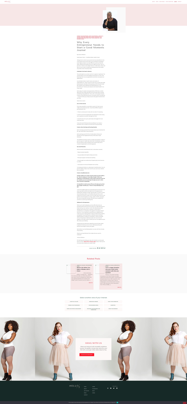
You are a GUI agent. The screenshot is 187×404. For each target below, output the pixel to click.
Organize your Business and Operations (93, 309)
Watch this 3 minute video (90, 241)
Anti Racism (86, 390)
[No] (184, 403)
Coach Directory (169, 1)
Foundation (95, 388)
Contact (179, 1)
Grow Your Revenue (113, 308)
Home (85, 386)
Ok (117, 402)
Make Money (162, 1)
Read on (91, 282)
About (153, 1)
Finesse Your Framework (74, 305)
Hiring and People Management (74, 308)
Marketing (113, 305)
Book (157, 1)
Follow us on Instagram (86, 354)
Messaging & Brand (93, 301)
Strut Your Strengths (113, 301)
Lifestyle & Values (81, 265)
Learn (175, 1)
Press (85, 392)
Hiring (93, 392)
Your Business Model (93, 305)
